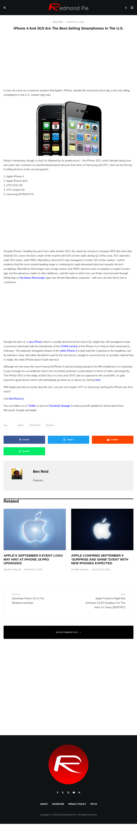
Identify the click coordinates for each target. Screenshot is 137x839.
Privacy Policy (77, 804)
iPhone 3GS (35, 425)
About (44, 804)
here (98, 379)
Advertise (58, 804)
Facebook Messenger (32, 277)
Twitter (32, 405)
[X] (63, 792)
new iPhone (35, 341)
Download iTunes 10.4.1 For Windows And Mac (28, 598)
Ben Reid (58, 22)
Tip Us (93, 804)
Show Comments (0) (67, 632)
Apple (21, 425)
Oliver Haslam (12, 569)
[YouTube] (74, 792)
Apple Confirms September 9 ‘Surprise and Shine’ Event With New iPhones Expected (99, 559)
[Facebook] (57, 792)
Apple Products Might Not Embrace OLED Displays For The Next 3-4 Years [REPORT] (105, 601)
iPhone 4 (50, 425)
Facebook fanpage (59, 405)
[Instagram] (68, 792)
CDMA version (69, 346)
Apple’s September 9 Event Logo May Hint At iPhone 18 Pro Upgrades (33, 559)
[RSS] (79, 792)
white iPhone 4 (68, 350)
